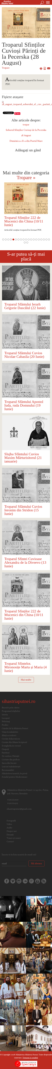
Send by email (48, 68)
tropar (26, 125)
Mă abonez (36, 863)
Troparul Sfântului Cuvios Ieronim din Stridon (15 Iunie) (23, 510)
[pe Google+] (31, 881)
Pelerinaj (6, 722)
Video (9, 824)
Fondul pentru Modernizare (14, 777)
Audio (9, 828)
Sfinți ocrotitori (9, 736)
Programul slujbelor (11, 711)
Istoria (5, 715)
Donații (10, 835)
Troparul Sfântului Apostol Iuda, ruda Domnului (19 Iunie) (23, 405)
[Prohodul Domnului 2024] (39, 909)
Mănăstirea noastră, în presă (14, 774)
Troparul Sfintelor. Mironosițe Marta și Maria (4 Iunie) (25, 667)
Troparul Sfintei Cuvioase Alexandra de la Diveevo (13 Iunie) (25, 562)
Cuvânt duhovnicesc (11, 739)
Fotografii (11, 821)
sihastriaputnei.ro (18, 701)
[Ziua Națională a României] (13, 1038)
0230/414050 (13, 800)
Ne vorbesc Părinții (10, 756)
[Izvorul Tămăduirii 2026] (39, 1038)
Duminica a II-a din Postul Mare (26, 141)
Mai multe (26, 680)
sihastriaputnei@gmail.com (19, 809)
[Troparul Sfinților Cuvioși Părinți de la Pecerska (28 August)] (26, 23)
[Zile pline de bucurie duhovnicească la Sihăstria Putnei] (13, 961)
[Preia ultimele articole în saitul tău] (43, 881)
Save (18, 113)
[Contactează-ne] (37, 881)
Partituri (6, 753)
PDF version (45, 68)
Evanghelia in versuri (11, 746)
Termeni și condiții (30, 1058)
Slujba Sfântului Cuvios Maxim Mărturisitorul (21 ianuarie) (23, 457)
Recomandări (8, 770)
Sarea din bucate (9, 763)
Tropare (6, 68)
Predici (5, 725)
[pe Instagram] (19, 881)
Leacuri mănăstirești (11, 767)
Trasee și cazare (14, 838)
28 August (26, 135)
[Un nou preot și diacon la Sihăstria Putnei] (13, 1012)
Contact (10, 842)
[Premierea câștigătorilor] (39, 1012)
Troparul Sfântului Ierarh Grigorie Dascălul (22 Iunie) (24, 306)
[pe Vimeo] (12, 881)
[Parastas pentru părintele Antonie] (39, 935)
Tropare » (26, 177)
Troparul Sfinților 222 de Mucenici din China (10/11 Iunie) (23, 221)
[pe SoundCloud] (25, 881)
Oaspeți (5, 749)
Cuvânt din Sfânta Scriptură (14, 742)
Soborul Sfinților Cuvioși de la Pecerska (26, 130)
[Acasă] (6, 2)
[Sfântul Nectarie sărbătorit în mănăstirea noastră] (13, 987)
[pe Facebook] (6, 881)
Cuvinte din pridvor (11, 760)
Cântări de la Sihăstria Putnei (15, 729)
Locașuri (6, 718)
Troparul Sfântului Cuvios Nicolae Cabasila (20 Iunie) (24, 355)
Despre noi (12, 831)
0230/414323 (12, 803)
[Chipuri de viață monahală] (13, 909)
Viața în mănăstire (10, 732)
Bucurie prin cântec (11, 708)
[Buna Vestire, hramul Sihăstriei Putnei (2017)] (39, 987)
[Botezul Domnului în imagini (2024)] (39, 961)
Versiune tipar (41, 68)
